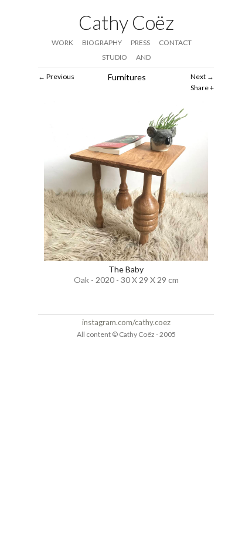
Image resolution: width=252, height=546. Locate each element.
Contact (175, 42)
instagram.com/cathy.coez (126, 322)
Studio (114, 57)
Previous (60, 76)
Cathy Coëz (126, 22)
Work (62, 42)
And (143, 57)
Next (198, 76)
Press (140, 42)
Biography (102, 42)
